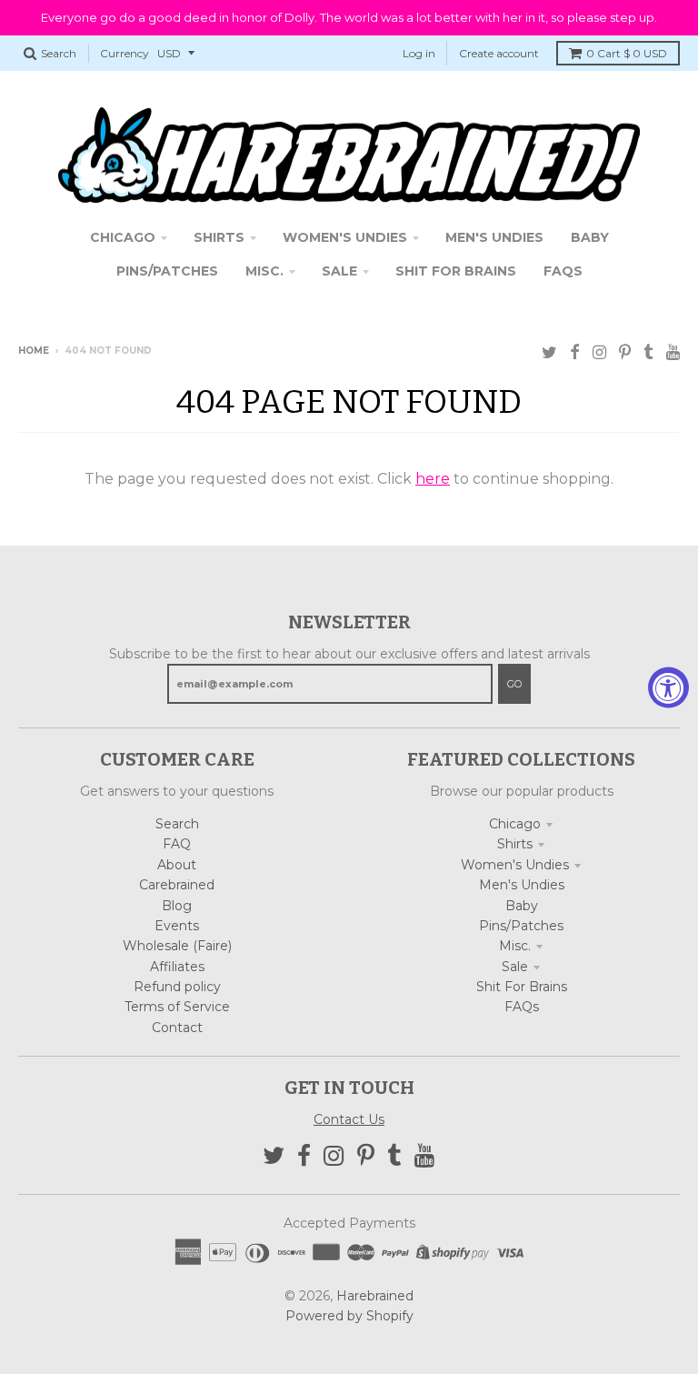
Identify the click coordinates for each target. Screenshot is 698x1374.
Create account (499, 53)
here (432, 478)
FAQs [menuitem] (563, 271)
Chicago (515, 824)
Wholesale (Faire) (177, 946)
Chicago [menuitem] (122, 237)
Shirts (515, 844)
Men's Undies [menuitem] (494, 237)
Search (177, 824)
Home (33, 350)
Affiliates (177, 966)
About (176, 865)
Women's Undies (515, 865)
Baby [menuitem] (590, 237)
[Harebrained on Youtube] (673, 352)
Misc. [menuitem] (264, 271)
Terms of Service (177, 1006)
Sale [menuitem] (339, 271)
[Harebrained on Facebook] (575, 352)
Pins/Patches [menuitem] (167, 271)
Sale (515, 966)
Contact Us (349, 1119)
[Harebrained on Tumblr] (648, 352)
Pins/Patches (521, 926)
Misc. (515, 946)
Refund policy (177, 986)
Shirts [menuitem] (219, 237)
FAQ (177, 844)
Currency (124, 53)
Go (514, 683)
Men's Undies (521, 885)
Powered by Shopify (349, 1316)
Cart (626, 53)
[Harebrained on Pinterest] (625, 352)
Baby (521, 906)
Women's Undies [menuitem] (345, 237)
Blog (177, 906)
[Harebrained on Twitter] (549, 352)
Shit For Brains (521, 986)
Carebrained (176, 885)
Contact (177, 1027)
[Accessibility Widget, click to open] (668, 687)
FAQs (521, 1006)
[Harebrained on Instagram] (599, 352)
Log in (419, 53)
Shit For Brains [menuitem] (455, 271)
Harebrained (375, 1296)
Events (177, 926)
